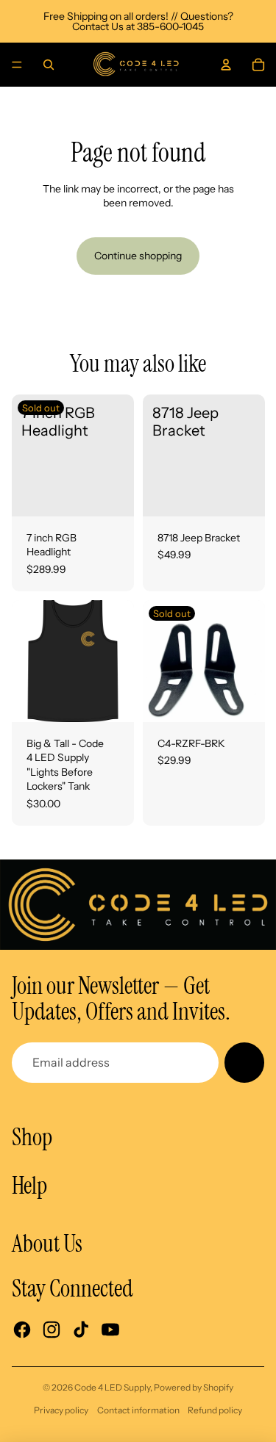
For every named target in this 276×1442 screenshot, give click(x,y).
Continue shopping (138, 255)
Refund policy (215, 1410)
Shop (32, 1137)
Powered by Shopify (193, 1387)
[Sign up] (244, 1062)
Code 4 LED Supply (112, 1387)
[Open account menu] (226, 64)
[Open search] (48, 64)
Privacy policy (61, 1410)
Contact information (138, 1410)
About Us (47, 1243)
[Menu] (17, 65)
